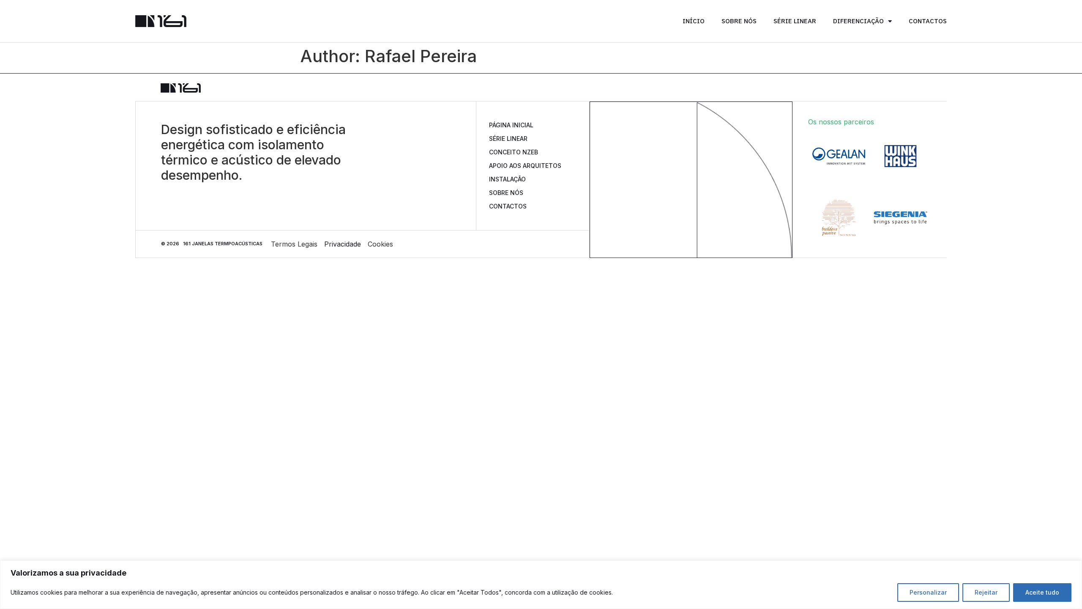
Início (694, 21)
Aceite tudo (1042, 592)
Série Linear (794, 21)
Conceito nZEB (513, 152)
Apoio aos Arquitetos (525, 165)
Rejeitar (986, 592)
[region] (541, 584)
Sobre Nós (739, 21)
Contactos (928, 21)
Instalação (507, 179)
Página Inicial (511, 125)
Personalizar (928, 592)
